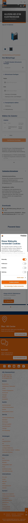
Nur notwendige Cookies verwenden (14, 286)
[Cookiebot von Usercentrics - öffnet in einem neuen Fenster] (20, 236)
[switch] (24, 264)
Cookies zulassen (14, 282)
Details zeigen (20, 277)
